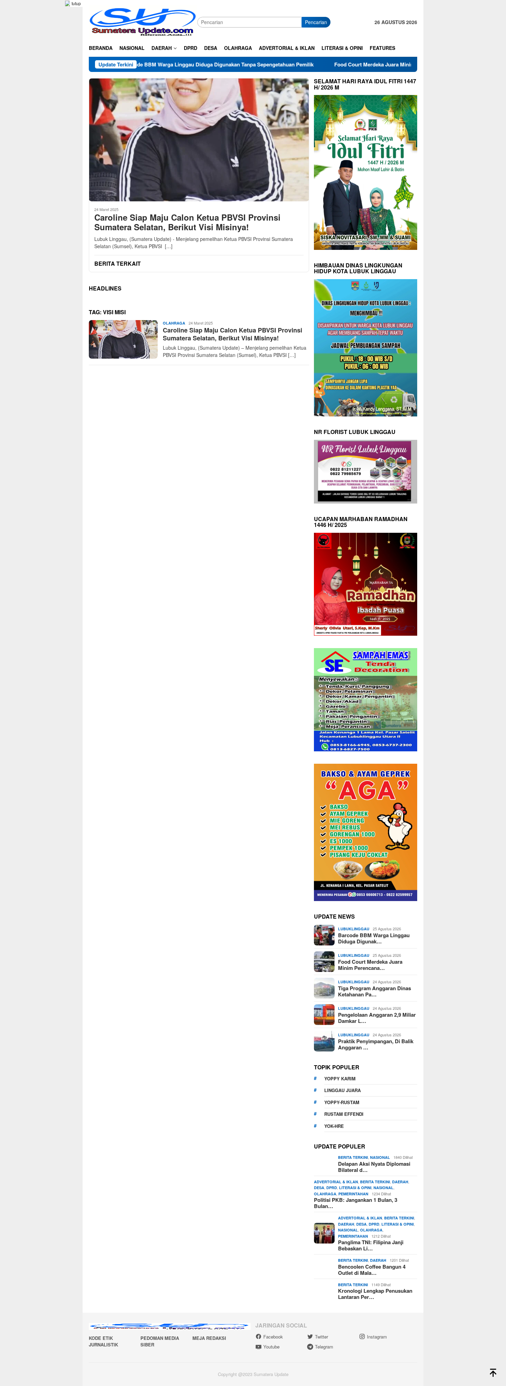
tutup (76, 3)
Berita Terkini (353, 1157)
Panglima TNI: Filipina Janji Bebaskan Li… (370, 1245)
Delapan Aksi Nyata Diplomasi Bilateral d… (374, 1167)
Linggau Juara (342, 1090)
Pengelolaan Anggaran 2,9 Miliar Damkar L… (377, 1018)
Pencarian (316, 22)
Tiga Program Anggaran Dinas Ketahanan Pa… (374, 991)
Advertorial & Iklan (336, 1181)
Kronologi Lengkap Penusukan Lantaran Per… (375, 1294)
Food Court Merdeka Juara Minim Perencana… (370, 965)
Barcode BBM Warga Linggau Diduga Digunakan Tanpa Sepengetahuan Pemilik (162, 64)
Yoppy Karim (340, 1078)
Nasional (380, 1157)
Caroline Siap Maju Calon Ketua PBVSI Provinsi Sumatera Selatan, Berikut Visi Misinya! (187, 222)
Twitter (321, 1336)
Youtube (271, 1346)
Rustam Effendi (343, 1114)
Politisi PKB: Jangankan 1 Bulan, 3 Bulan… (355, 1203)
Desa (319, 1187)
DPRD (331, 1187)
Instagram (377, 1336)
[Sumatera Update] (143, 21)
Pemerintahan (353, 1193)
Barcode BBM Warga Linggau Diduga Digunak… (374, 938)
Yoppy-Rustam (341, 1102)
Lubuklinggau (353, 928)
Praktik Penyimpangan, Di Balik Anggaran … (375, 1044)
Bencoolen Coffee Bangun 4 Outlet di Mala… (371, 1269)
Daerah (400, 1181)
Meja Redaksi (209, 1338)
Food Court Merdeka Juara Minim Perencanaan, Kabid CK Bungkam (360, 64)
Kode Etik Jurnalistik (103, 1341)
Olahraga (174, 323)
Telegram (324, 1346)
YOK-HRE (334, 1126)
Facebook (273, 1336)
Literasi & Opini (355, 1187)
